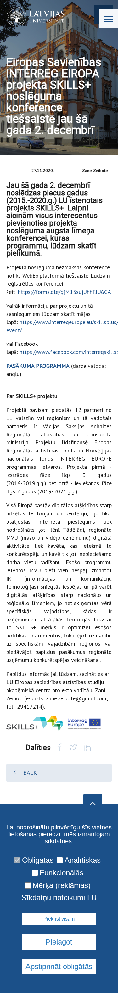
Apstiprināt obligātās (59, 966)
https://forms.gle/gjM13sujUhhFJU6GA (64, 291)
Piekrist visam (59, 919)
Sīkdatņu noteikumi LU (59, 897)
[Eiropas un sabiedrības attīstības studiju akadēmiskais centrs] (33, 16)
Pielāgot (59, 942)
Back (30, 772)
